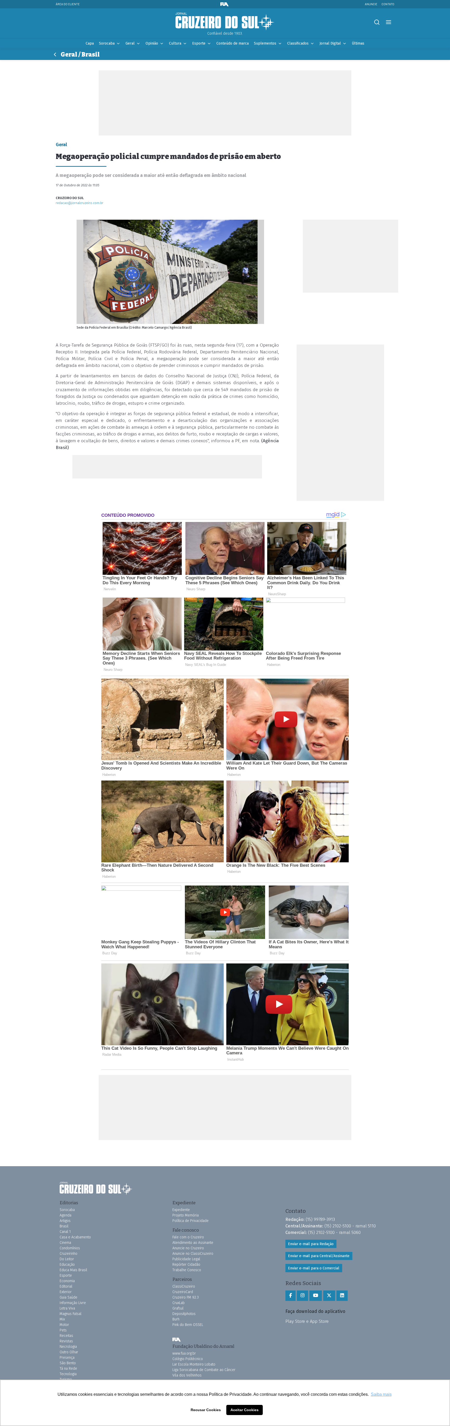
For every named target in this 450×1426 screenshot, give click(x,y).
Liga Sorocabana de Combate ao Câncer (203, 1370)
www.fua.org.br (184, 1353)
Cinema (65, 1242)
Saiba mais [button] (381, 1394)
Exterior (66, 1292)
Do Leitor (67, 1259)
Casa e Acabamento (75, 1237)
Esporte (198, 43)
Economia (67, 1281)
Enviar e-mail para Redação (311, 1244)
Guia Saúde (68, 1297)
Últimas (358, 43)
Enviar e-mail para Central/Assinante (318, 1256)
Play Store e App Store (307, 1321)
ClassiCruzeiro (183, 1286)
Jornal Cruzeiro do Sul (225, 22)
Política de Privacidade (190, 1221)
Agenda (65, 1215)
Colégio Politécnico (187, 1359)
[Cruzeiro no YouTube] (315, 1295)
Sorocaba (107, 43)
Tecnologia (68, 1374)
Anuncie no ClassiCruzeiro (192, 1253)
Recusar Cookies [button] (206, 1410)
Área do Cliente (68, 4)
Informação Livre (73, 1303)
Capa (90, 43)
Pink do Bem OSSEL (187, 1325)
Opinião (152, 43)
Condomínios (70, 1248)
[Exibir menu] (388, 22)
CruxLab (178, 1303)
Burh (175, 1319)
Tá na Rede (68, 1368)
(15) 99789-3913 (320, 1219)
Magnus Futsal (71, 1314)
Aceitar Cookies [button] (244, 1410)
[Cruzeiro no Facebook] (290, 1295)
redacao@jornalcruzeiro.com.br (79, 203)
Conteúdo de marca (232, 43)
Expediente (181, 1210)
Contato (388, 4)
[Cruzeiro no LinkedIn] (342, 1295)
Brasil (64, 1226)
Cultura (175, 43)
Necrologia (68, 1346)
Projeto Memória (185, 1215)
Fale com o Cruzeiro (188, 1237)
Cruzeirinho (68, 1253)
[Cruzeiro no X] (329, 1295)
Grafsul (178, 1308)
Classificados (298, 43)
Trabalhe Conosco (186, 1270)
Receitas (66, 1335)
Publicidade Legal (186, 1259)
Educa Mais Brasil (73, 1270)
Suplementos (265, 43)
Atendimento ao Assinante (192, 1242)
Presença (67, 1357)
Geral (130, 43)
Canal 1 (65, 1232)
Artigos (65, 1221)
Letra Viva (67, 1308)
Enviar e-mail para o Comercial (313, 1268)
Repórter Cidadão (186, 1264)
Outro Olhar (69, 1352)
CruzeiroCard (182, 1292)
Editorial (66, 1286)
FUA (176, 1339)
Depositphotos (184, 1314)
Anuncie (371, 4)
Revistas (66, 1341)
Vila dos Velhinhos (187, 1375)
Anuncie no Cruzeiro (188, 1248)
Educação (67, 1264)
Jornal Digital (330, 43)
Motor (64, 1325)
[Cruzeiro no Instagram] (302, 1295)
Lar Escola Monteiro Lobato (193, 1364)
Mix (62, 1319)
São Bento (68, 1363)
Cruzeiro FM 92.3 (185, 1297)
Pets (63, 1330)
